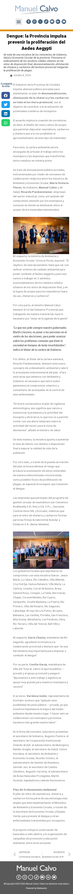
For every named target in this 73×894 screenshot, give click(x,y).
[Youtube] (52, 21)
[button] (18, 21)
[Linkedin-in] (58, 21)
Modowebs (42, 888)
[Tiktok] (46, 21)
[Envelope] (63, 21)
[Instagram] (34, 21)
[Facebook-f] (28, 21)
